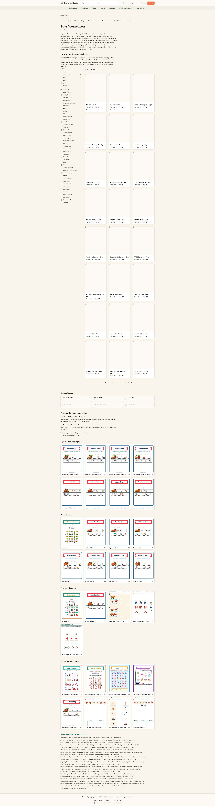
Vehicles (76, 21)
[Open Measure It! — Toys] (119, 128)
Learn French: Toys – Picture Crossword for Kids (128, 752)
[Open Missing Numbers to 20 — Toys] (119, 355)
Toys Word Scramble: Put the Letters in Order (114, 786)
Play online (89, 107)
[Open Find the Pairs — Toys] (143, 203)
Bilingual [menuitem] (112, 8)
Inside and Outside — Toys (142, 182)
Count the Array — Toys (94, 371)
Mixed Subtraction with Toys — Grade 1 (98, 781)
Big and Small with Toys (114, 740)
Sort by (87, 69)
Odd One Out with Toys (66, 769)
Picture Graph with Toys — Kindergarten (71, 742)
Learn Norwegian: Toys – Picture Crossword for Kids (105, 764)
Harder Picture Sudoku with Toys (119, 781)
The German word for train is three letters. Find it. (131, 757)
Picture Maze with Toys (82, 771)
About (95, 800)
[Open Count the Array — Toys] (95, 355)
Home (62, 15)
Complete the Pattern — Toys (119, 257)
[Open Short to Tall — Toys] (95, 317)
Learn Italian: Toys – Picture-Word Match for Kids (92, 759)
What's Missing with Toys (67, 764)
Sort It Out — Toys (116, 294)
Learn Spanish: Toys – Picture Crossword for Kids (91, 776)
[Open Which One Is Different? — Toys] (95, 278)
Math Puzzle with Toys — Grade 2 (103, 762)
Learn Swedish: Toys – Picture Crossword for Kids (74, 783)
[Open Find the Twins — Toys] (119, 203)
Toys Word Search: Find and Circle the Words (73, 788)
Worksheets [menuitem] (73, 8)
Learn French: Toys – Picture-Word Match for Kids (74, 754)
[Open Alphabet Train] (119, 88)
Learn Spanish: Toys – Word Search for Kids (72, 778)
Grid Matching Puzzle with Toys (69, 759)
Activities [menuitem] (85, 8)
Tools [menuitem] (94, 8)
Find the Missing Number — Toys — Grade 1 (121, 778)
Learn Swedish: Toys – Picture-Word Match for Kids (103, 783)
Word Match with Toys (86, 762)
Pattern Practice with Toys (67, 771)
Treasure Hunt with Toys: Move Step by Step (72, 786)
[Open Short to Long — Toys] (143, 128)
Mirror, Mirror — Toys (93, 219)
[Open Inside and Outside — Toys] (143, 166)
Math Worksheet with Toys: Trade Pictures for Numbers (129, 762)
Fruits (69, 21)
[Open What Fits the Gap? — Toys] (119, 166)
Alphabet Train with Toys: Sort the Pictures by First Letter (76, 740)
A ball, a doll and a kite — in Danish (70, 747)
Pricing (125, 3)
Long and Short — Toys (141, 294)
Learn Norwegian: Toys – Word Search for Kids (105, 766)
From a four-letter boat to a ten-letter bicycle (101, 752)
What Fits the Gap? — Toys (118, 182)
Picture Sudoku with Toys (137, 781)
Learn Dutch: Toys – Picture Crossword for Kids (94, 747)
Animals (63, 21)
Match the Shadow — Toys (94, 257)
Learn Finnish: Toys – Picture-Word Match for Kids (74, 752)
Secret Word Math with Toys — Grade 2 (95, 742)
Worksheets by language (87, 797)
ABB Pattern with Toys (109, 769)
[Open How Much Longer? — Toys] (143, 88)
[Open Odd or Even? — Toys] (143, 355)
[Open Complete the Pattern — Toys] (119, 240)
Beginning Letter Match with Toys (69, 762)
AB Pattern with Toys (135, 769)
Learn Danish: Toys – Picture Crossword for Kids (97, 745)
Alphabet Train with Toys (100, 740)
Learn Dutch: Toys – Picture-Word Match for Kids (122, 747)
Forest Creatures (119, 21)
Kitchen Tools (130, 21)
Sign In (143, 3)
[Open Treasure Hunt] (95, 88)
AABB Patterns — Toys (141, 257)
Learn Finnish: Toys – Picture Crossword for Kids (120, 749)
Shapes (83, 21)
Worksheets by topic (106, 797)
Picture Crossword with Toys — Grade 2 (71, 745)
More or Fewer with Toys (83, 764)
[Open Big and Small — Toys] (119, 317)
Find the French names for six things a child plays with (104, 754)
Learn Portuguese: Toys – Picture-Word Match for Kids (75, 774)
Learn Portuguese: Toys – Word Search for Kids (105, 774)
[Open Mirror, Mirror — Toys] (95, 203)
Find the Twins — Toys (117, 219)
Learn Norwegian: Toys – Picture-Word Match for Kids (75, 766)
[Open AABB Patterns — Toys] (143, 240)
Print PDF (97, 107)
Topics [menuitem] (102, 8)
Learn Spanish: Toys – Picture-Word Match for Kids (120, 776)
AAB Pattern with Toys (81, 769)
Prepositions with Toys (126, 774)
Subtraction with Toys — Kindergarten (96, 778)
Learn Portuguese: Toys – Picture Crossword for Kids (105, 771)
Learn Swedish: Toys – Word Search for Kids (131, 783)
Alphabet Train (115, 105)
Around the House (93, 21)
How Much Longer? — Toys (143, 105)
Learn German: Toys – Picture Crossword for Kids (74, 757)
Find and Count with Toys (88, 749)
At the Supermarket (106, 21)
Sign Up (151, 3)
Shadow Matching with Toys (68, 776)
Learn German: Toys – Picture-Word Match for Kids (103, 757)
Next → (133, 383)
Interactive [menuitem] (140, 8)
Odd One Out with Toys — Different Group (130, 766)
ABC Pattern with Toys (122, 769)
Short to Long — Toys (141, 145)
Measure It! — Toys (116, 145)
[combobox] (100, 3)
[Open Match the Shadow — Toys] (95, 240)
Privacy (119, 800)
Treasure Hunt (91, 105)
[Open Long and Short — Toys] (143, 278)
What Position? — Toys (141, 334)
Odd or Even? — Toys (141, 371)
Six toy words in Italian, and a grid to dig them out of (121, 759)
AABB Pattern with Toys (94, 769)
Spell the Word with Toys (94, 786)
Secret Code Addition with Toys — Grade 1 (119, 742)
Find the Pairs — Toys (141, 219)
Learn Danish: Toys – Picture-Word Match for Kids (125, 745)
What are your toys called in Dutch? (70, 749)
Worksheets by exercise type (124, 797)
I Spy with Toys (101, 749)
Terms (113, 800)
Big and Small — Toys (117, 334)
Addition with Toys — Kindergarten (70, 737)
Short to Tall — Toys (92, 334)
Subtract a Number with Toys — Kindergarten (72, 781)
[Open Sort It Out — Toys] (119, 278)
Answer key (89, 110)
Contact (101, 800)
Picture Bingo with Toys (129, 740)
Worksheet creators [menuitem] (125, 8)
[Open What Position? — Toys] (143, 317)
